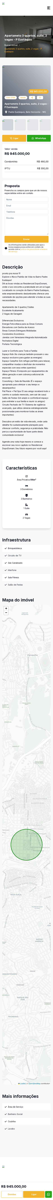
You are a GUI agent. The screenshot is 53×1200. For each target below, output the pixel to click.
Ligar (15, 138)
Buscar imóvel (11, 45)
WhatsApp (40, 138)
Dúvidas (12, 1194)
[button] (6, 608)
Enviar (26, 239)
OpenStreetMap (34, 1083)
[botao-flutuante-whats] (48, 1194)
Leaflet (22, 1083)
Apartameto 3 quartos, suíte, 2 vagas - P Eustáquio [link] (23, 50)
